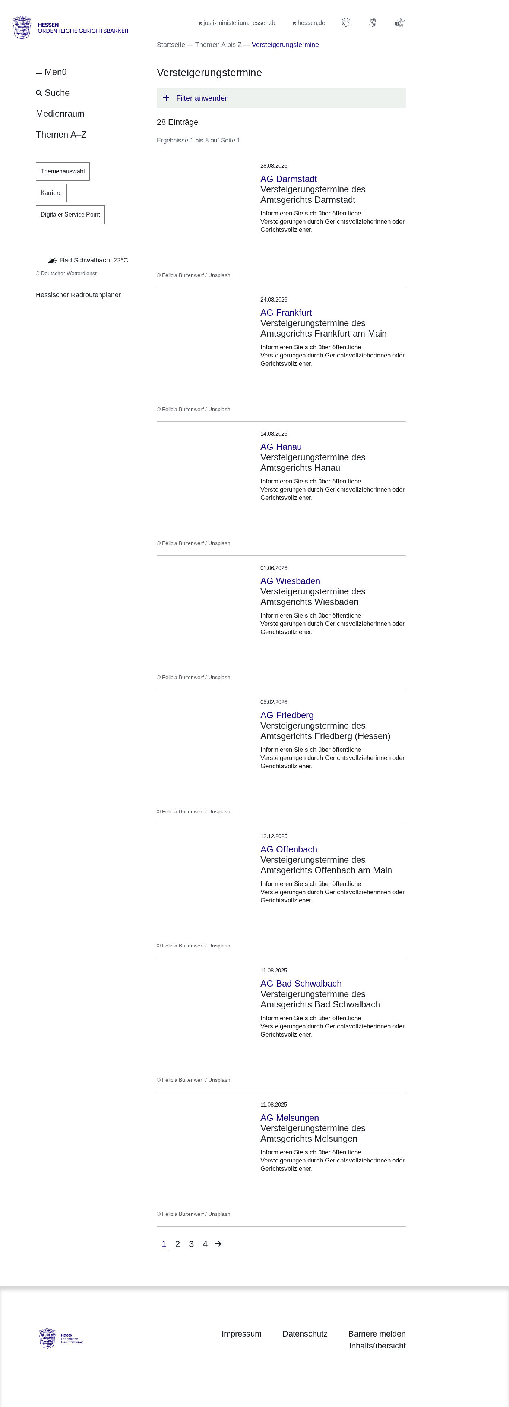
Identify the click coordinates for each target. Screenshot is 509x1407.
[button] (281, 98)
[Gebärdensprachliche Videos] (373, 22)
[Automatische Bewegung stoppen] (40, 259)
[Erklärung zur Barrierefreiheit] (400, 22)
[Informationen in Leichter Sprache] (346, 22)
